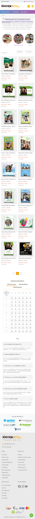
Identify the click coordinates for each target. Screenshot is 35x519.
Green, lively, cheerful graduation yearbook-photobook (9, 153)
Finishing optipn (5, 464)
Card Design (4, 467)
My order (4, 487)
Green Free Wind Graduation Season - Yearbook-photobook (26, 232)
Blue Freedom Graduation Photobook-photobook (26, 179)
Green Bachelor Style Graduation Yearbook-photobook (9, 258)
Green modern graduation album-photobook (9, 74)
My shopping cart (5, 490)
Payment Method (21, 459)
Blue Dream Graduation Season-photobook (26, 205)
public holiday (5, 477)
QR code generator (6, 470)
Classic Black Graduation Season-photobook (26, 258)
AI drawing (15, 12)
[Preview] (15, 59)
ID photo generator (6, 475)
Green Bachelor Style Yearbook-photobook (9, 100)
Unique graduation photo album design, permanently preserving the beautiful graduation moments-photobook (26, 126)
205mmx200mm (23, 284)
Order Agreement (21, 467)
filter (21, 51)
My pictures (4, 492)
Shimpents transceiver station (24, 457)
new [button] (30, 51)
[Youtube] (26, 486)
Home (3, 15)
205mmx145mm (11, 284)
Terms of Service (21, 464)
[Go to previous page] (13, 273)
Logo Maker (24, 12)
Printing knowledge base (7, 462)
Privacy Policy (21, 462)
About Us (20, 454)
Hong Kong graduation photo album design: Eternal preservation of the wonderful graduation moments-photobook (9, 232)
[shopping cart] (32, 6)
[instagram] (22, 486)
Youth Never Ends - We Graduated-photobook (9, 126)
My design (4, 495)
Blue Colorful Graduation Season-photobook (9, 179)
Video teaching (5, 459)
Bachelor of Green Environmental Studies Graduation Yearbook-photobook (26, 100)
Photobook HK (5, 472)
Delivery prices (5, 457)
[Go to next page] (21, 273)
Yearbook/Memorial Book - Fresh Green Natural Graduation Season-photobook (9, 205)
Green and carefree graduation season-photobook (26, 153)
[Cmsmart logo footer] (11, 438)
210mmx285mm (17, 287)
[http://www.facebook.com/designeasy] (19, 486)
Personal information (6, 485)
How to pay (4, 454)
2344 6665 (6, 1)
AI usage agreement (22, 470)
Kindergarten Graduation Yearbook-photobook (26, 74)
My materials (4, 498)
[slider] (4, 80)
